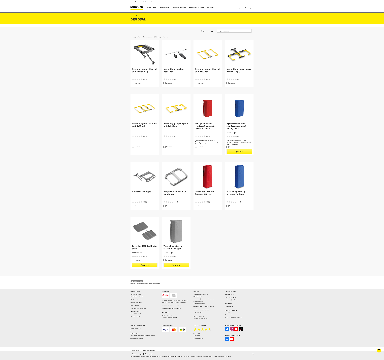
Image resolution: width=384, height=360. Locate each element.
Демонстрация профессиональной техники (142, 336)
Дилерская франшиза (136, 338)
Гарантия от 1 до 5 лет (137, 296)
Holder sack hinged (141, 191)
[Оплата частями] (182, 329)
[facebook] (227, 329)
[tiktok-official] (241, 329)
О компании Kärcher (196, 8)
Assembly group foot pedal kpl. (174, 70)
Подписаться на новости (137, 331)
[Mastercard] (173, 329)
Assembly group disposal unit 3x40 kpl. (144, 124)
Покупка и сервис (179, 8)
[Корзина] (251, 8)
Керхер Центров (176, 308)
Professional (165, 8)
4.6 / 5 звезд (197, 333)
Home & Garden (151, 8)
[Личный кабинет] (245, 8)
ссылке (228, 356)
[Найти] (239, 8)
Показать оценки (198, 338)
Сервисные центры (199, 304)
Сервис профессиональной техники (204, 299)
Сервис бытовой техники (201, 294)
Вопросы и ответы (135, 328)
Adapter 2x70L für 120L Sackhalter (175, 193)
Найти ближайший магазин (169, 317)
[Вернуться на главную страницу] (137, 8)
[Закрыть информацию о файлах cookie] (253, 354)
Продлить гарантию (136, 299)
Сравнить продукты (208, 31)
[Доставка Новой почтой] (165, 295)
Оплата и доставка (135, 294)
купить (240, 152)
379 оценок (197, 336)
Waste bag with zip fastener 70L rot (204, 193)
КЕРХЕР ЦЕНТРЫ (167, 315)
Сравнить (137, 83)
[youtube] (236, 329)
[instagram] (232, 329)
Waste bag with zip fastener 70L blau (235, 193)
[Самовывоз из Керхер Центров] (173, 295)
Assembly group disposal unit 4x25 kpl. (239, 70)
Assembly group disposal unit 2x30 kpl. (176, 124)
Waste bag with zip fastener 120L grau (173, 247)
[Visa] (165, 329)
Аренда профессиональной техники (204, 306)
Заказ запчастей (198, 301)
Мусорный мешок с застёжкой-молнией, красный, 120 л (205, 126)
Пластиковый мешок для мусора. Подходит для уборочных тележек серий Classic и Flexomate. (207, 142)
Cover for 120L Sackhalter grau (144, 247)
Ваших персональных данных (172, 356)
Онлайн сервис (198, 296)
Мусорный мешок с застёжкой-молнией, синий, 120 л (236, 126)
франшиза (210, 8)
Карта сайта (134, 333)
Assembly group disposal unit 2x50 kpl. (207, 70)
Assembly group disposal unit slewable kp (144, 70)
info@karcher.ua (135, 311)
